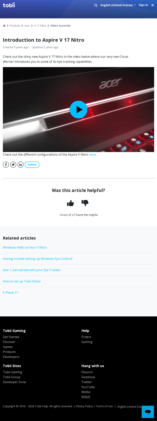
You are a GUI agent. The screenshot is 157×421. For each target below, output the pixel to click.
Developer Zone (14, 382)
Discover (9, 342)
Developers (11, 357)
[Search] (95, 5)
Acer (27, 25)
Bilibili (85, 397)
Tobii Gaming (12, 372)
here (92, 154)
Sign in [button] (143, 5)
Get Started (11, 337)
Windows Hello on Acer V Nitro (25, 247)
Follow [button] (32, 164)
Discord (86, 372)
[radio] (71, 203)
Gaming (86, 342)
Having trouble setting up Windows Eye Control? (38, 259)
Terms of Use (104, 406)
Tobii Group (11, 377)
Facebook (6, 165)
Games (8, 347)
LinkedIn (20, 165)
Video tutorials (60, 25)
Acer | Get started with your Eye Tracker (32, 270)
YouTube (88, 387)
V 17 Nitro (40, 25)
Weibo (86, 392)
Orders (86, 337)
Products (15, 25)
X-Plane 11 (10, 292)
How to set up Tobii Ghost (22, 281)
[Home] (26, 5)
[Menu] (152, 5)
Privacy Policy (84, 406)
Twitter (13, 165)
